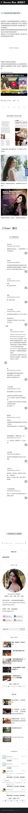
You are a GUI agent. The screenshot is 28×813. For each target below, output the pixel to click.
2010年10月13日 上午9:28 (13, 280)
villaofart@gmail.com (8, 611)
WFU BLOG (17, 810)
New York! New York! (18, 737)
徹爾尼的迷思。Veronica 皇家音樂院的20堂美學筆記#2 (19, 721)
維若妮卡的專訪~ (7, 100)
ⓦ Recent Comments (21, 802)
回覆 (26, 253)
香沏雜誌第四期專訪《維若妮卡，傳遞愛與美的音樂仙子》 (14, 217)
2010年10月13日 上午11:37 (13, 417)
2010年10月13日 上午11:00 (13, 388)
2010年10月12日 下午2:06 (13, 246)
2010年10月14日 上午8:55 (13, 470)
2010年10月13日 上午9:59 (13, 297)
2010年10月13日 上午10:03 (13, 311)
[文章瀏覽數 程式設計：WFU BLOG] (18, 100)
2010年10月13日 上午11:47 (13, 437)
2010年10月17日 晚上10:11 (13, 491)
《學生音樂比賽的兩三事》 (18, 650)
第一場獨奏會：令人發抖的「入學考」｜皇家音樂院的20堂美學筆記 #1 (19, 711)
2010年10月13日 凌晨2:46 (13, 262)
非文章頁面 (9, 760)
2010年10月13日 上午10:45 (16, 331)
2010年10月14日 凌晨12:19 (13, 454)
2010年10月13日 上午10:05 (13, 370)
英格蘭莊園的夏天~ (17, 728)
